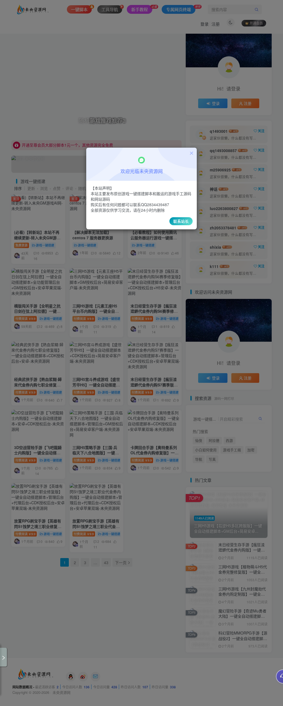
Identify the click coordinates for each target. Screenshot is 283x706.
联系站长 (181, 221)
